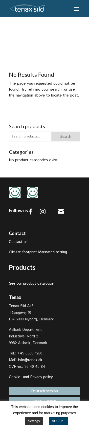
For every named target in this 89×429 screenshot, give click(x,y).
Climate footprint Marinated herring (38, 252)
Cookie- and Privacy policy (31, 377)
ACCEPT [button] (58, 421)
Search (65, 136)
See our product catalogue (31, 283)
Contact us (18, 241)
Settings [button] (34, 421)
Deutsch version (44, 391)
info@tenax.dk (30, 360)
